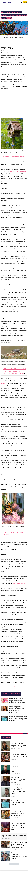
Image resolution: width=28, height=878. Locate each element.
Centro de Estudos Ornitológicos (17, 171)
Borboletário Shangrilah (18, 583)
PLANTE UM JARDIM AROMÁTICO (13, 157)
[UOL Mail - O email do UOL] (19, 2)
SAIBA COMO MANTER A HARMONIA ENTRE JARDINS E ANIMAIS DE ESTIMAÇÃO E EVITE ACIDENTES (14, 371)
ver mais (13, 864)
